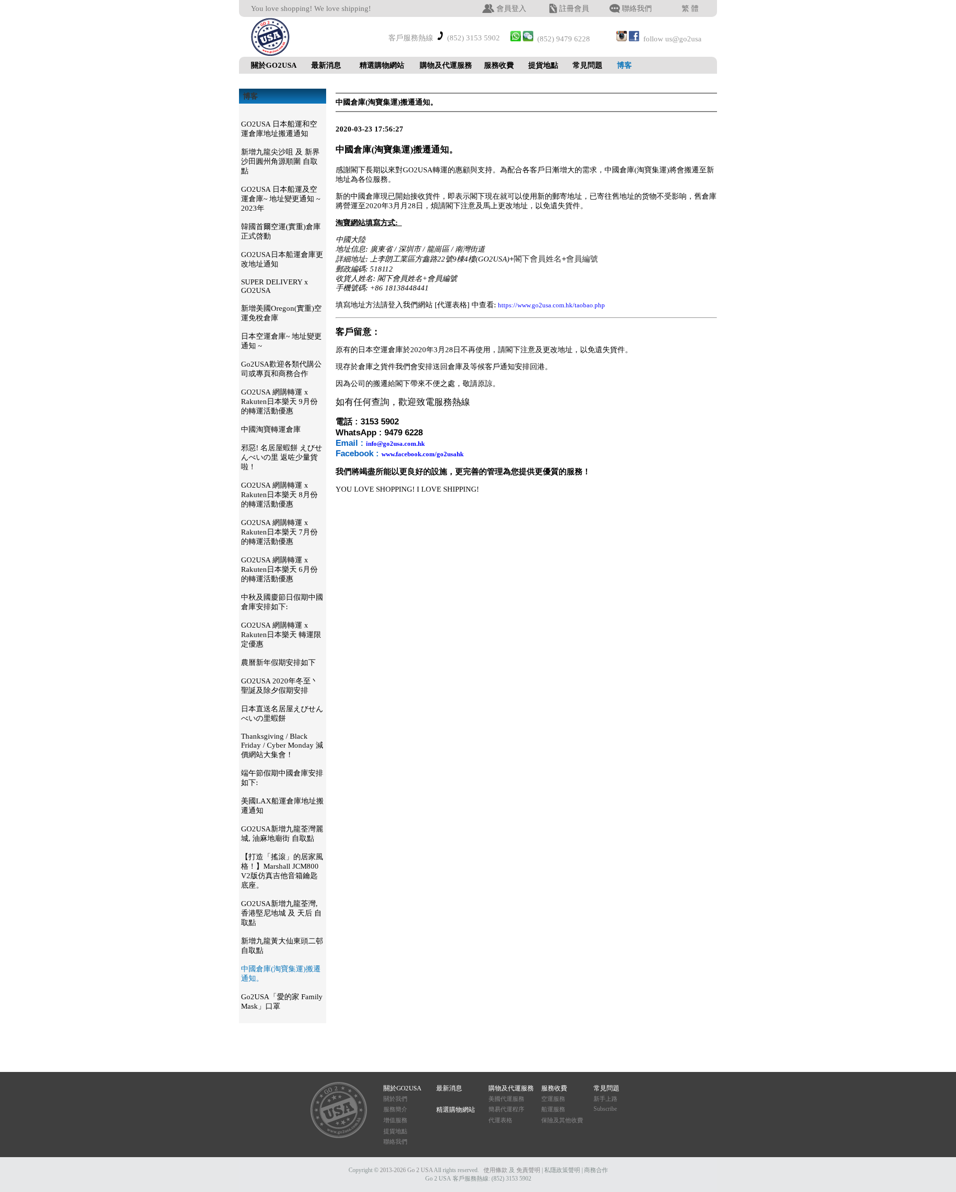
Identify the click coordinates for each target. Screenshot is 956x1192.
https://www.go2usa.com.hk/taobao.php (551, 305)
